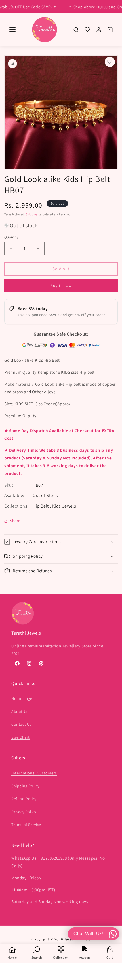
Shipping (32, 214)
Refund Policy (24, 798)
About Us (19, 711)
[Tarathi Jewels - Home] (44, 29)
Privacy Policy (23, 811)
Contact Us (21, 724)
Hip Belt (41, 506)
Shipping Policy (25, 785)
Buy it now (61, 285)
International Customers (34, 773)
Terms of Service (26, 824)
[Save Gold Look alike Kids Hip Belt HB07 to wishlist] (110, 62)
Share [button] (15, 520)
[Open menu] (12, 29)
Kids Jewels (64, 506)
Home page (21, 698)
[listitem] (76, 29)
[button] (61, 542)
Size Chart (20, 737)
